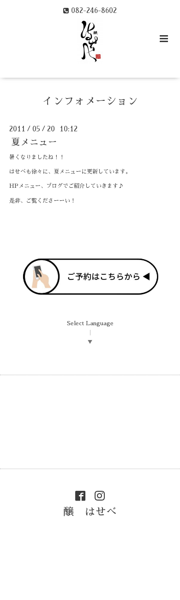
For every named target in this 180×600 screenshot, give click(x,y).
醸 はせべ (90, 512)
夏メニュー (34, 142)
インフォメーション (90, 101)
